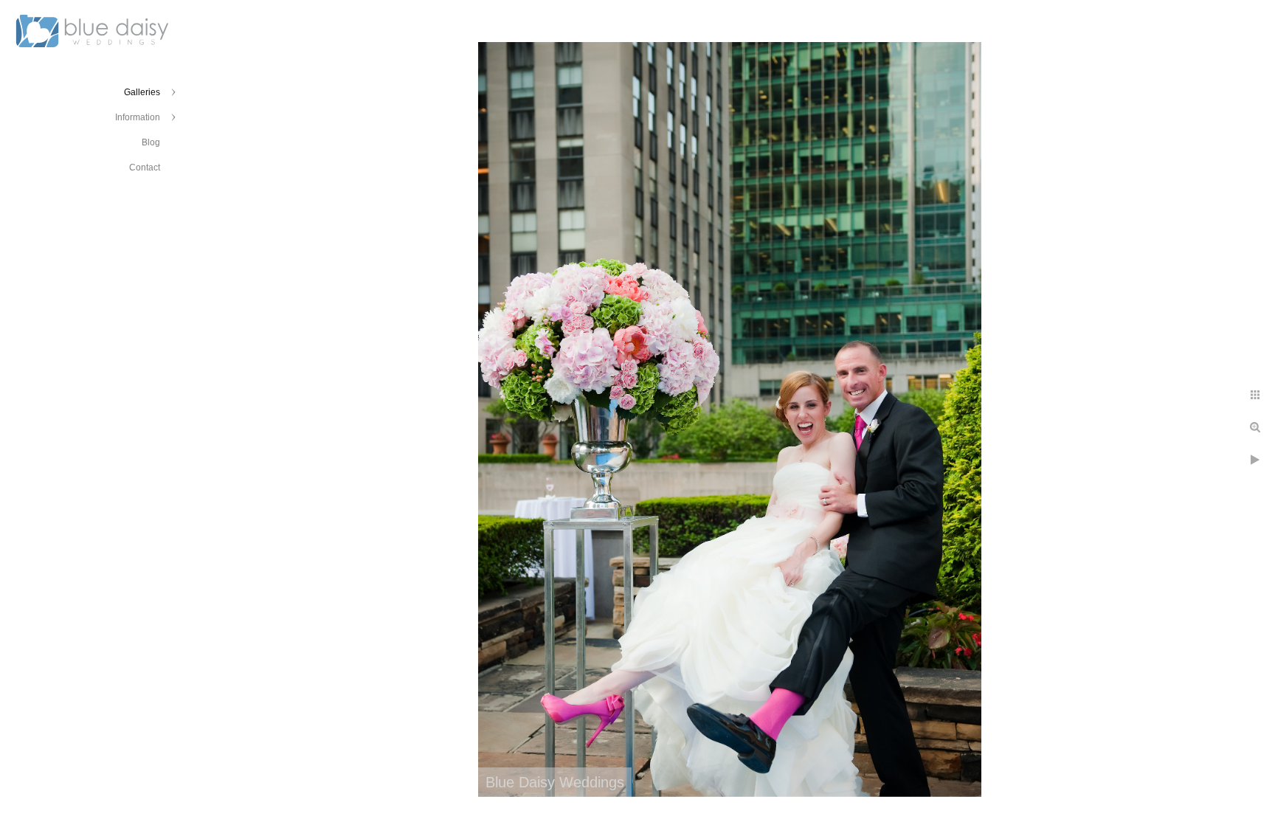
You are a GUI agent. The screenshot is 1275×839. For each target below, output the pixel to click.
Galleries (142, 92)
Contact (144, 167)
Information (137, 117)
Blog (151, 142)
